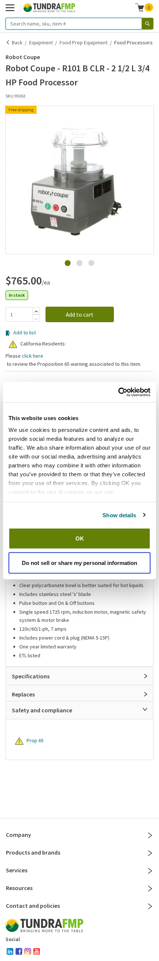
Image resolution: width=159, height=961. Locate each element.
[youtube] (36, 951)
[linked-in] (10, 951)
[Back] (8, 42)
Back (17, 42)
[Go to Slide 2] (79, 263)
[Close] (145, 709)
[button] (79, 180)
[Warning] (13, 344)
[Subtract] (36, 319)
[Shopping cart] (139, 7)
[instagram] (27, 951)
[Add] (36, 311)
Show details (119, 515)
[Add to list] (8, 261)
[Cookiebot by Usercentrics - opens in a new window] (118, 392)
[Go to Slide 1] (68, 263)
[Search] (147, 23)
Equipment (41, 42)
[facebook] (18, 951)
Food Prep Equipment (84, 42)
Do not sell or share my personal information (79, 562)
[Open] (145, 676)
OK (79, 538)
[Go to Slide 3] (91, 263)
